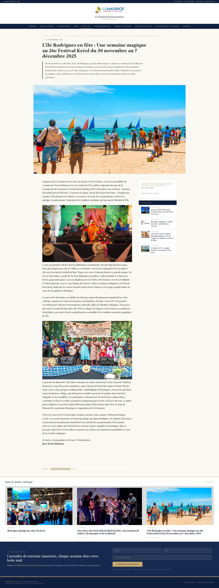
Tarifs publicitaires (205, 582)
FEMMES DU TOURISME (122, 26)
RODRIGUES (85, 26)
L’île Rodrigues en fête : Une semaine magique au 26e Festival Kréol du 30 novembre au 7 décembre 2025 (111, 36)
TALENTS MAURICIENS (102, 26)
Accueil (45, 36)
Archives (186, 26)
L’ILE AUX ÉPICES (63, 26)
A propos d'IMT (189, 582)
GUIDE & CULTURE (47, 26)
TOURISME (32, 26)
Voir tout (209, 482)
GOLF (76, 26)
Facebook (178, 1)
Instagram (189, 1)
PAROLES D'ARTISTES (143, 26)
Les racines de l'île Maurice (167, 26)
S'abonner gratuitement (127, 564)
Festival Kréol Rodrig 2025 (60, 469)
